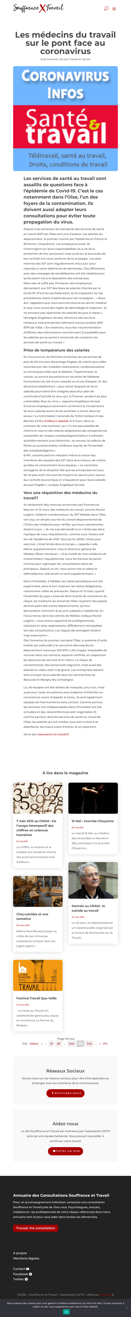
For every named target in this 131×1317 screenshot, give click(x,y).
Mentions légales (26, 1258)
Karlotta (105, 1294)
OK (66, 1312)
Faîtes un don (68, 1151)
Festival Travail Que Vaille (36, 998)
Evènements (49, 59)
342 (89, 1043)
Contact (19, 1269)
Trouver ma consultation (35, 1228)
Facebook (20, 1274)
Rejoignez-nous (68, 1093)
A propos (20, 1253)
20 (58, 1043)
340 (71, 1043)
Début (34, 1043)
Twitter (18, 1279)
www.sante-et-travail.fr (53, 734)
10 (51, 1043)
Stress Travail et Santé (75, 59)
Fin (105, 1043)
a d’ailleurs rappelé (55, 421)
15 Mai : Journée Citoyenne (93, 821)
